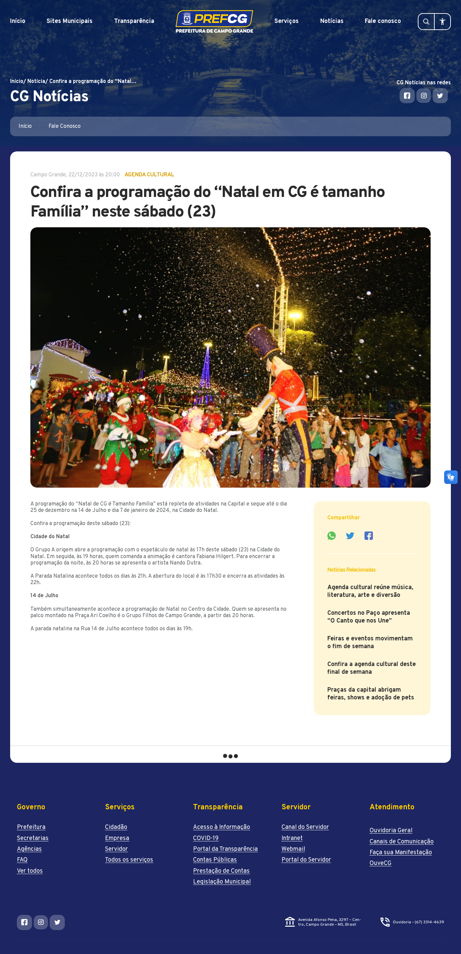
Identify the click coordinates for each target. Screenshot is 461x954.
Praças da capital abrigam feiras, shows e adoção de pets (371, 694)
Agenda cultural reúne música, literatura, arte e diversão (370, 591)
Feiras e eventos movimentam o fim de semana (370, 643)
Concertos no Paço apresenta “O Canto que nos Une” (368, 617)
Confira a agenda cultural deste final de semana (371, 668)
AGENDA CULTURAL (149, 175)
